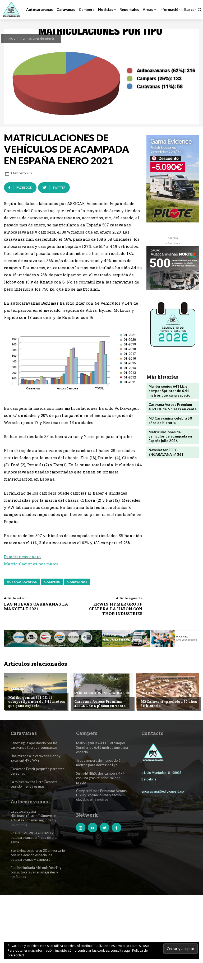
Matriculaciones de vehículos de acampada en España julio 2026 (170, 436)
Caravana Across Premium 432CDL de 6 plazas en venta (172, 406)
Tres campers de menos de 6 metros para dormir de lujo (98, 762)
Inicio (11, 38)
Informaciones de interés (37, 38)
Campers (16, 689)
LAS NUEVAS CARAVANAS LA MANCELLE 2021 (36, 606)
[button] (193, 9)
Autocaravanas (22, 582)
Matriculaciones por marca (31, 563)
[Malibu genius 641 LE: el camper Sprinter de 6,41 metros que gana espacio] (35, 691)
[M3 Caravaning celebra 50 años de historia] (167, 691)
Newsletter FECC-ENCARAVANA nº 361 (166, 452)
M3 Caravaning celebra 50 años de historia (170, 420)
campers (52, 582)
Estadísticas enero (22, 556)
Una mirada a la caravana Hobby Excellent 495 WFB (36, 758)
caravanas (77, 582)
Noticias (148, 693)
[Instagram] (80, 827)
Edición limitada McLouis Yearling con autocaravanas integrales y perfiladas (36, 872)
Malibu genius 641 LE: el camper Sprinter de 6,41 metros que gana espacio (169, 390)
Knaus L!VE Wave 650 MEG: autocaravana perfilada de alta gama (34, 837)
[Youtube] (92, 827)
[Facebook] (116, 827)
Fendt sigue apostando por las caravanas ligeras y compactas (34, 745)
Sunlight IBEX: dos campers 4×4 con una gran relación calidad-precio (100, 777)
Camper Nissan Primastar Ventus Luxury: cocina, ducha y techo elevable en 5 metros (101, 795)
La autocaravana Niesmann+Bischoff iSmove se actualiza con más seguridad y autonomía (33, 818)
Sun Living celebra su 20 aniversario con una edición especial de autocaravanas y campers (38, 855)
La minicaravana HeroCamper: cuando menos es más (34, 784)
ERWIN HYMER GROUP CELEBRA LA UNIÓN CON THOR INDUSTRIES (115, 608)
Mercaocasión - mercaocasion (102, 693)
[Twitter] (104, 827)
